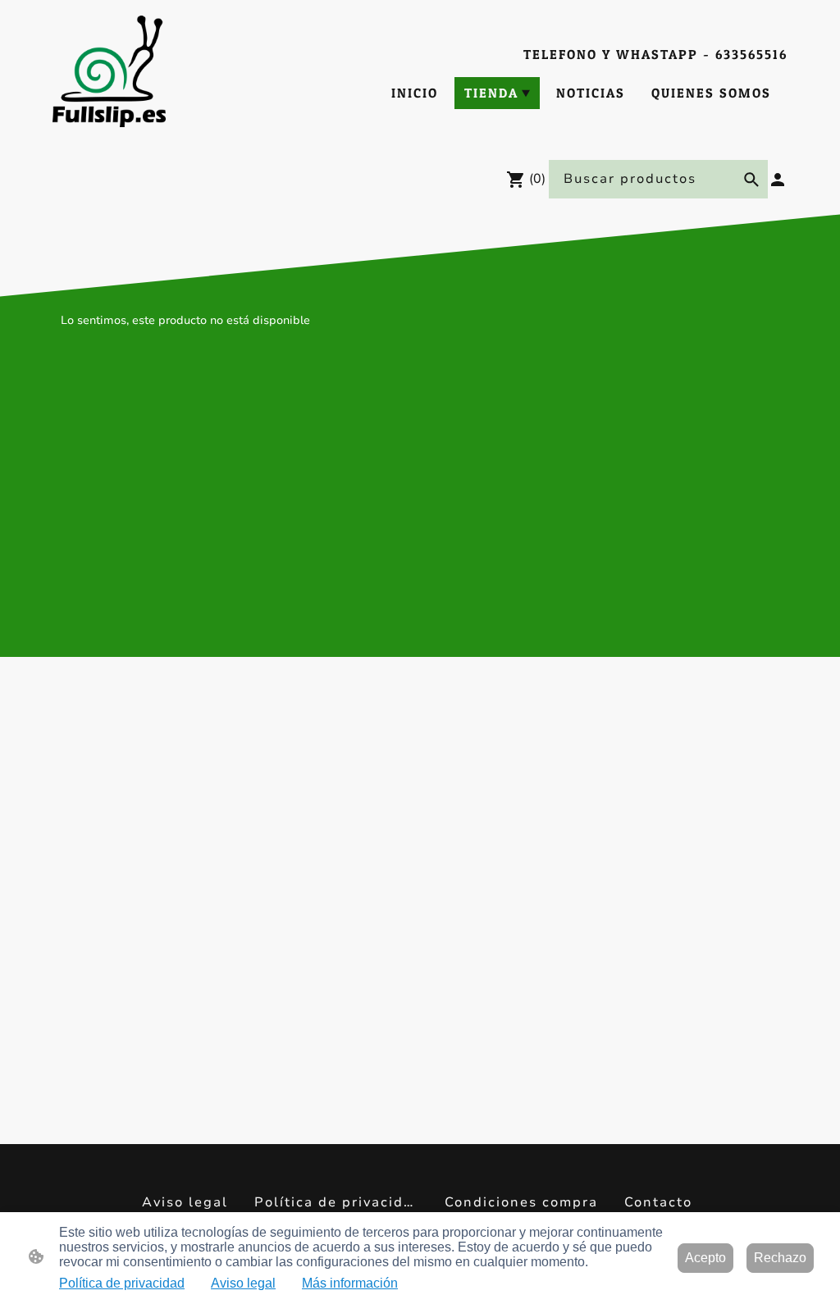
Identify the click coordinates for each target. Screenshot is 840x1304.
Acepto (705, 1258)
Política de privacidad (122, 1283)
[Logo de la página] (109, 71)
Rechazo (780, 1258)
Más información (350, 1283)
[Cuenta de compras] (778, 179)
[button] (751, 179)
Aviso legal (243, 1283)
